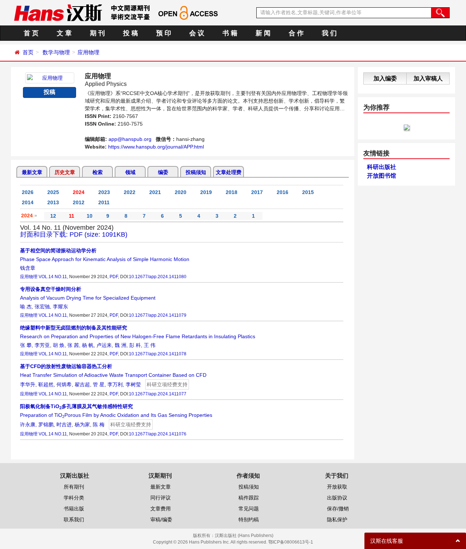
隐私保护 (337, 519)
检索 (97, 172)
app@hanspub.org (129, 139)
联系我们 (74, 519)
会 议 (196, 33)
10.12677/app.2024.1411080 (157, 276)
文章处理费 (228, 172)
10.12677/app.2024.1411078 (157, 353)
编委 (163, 172)
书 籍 (229, 33)
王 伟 (149, 345)
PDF (114, 276)
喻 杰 (26, 306)
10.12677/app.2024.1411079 (157, 315)
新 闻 (263, 33)
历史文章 (65, 172)
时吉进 (64, 424)
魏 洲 (120, 345)
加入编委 (385, 78)
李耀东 (60, 306)
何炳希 (64, 384)
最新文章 (32, 172)
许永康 (27, 424)
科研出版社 (381, 167)
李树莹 (133, 384)
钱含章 (27, 268)
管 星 (98, 384)
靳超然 (46, 384)
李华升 (27, 384)
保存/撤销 (338, 509)
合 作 (296, 33)
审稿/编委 (161, 519)
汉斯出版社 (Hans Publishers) (244, 535)
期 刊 (97, 33)
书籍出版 (74, 509)
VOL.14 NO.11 (53, 276)
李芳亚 (42, 345)
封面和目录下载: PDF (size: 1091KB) (73, 234)
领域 (130, 172)
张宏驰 (42, 306)
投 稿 (130, 33)
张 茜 (73, 345)
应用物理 (88, 52)
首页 (28, 52)
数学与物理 (56, 52)
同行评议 (160, 498)
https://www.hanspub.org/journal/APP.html (156, 147)
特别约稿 (248, 519)
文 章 (64, 33)
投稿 (49, 92)
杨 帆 (88, 345)
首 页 (31, 33)
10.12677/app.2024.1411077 (157, 393)
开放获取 (337, 487)
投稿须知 (196, 172)
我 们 (329, 33)
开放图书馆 (381, 176)
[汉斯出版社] (58, 12)
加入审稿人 (428, 78)
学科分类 (74, 498)
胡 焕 (58, 345)
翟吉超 (82, 384)
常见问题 (248, 509)
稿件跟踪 (248, 498)
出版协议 (337, 498)
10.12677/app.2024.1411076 (157, 434)
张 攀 (26, 345)
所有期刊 (74, 487)
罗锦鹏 (46, 424)
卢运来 (104, 345)
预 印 (163, 33)
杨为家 (82, 424)
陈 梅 (98, 424)
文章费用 (160, 509)
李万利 (115, 384)
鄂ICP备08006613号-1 (290, 542)
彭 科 (135, 345)
